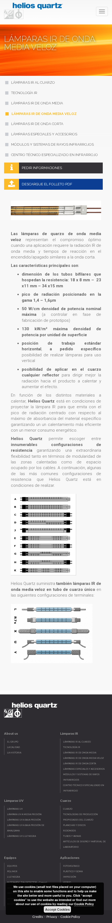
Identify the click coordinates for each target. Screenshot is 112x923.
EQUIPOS (12, 866)
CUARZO (67, 808)
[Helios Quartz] (35, 9)
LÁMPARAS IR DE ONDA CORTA (79, 763)
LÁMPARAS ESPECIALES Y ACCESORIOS (84, 769)
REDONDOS (69, 830)
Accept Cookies (57, 909)
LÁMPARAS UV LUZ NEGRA (21, 836)
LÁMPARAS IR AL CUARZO (77, 741)
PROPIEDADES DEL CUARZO (78, 819)
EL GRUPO (12, 741)
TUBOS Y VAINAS (72, 836)
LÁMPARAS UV (15, 808)
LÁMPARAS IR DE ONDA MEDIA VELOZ (83, 758)
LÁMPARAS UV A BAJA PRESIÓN (24, 819)
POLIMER (12, 871)
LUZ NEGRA (13, 876)
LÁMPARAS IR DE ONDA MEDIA (79, 752)
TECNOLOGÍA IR (71, 747)
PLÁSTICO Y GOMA (73, 871)
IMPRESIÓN (69, 876)
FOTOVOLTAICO (71, 866)
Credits (37, 917)
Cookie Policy (70, 917)
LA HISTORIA (14, 752)
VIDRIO (67, 882)
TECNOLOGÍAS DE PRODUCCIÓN (80, 814)
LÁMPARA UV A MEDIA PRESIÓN (24, 814)
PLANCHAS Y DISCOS (74, 825)
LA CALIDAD (13, 747)
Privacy (51, 917)
